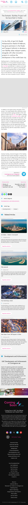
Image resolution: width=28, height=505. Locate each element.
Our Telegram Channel (14, 473)
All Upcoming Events (14, 450)
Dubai (25, 32)
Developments (6, 209)
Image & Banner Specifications (14, 491)
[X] (9, 194)
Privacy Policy (23, 502)
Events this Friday (14, 442)
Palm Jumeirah (4, 267)
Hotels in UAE (14, 458)
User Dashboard (14, 465)
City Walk (5, 66)
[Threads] (11, 194)
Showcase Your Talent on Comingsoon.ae (14, 486)
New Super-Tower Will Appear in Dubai (11, 334)
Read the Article (6, 246)
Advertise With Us (14, 484)
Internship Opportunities (14, 475)
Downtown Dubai (16, 116)
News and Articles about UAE (14, 454)
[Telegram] (7, 194)
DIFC (14, 114)
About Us (14, 482)
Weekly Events (14, 448)
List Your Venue (14, 471)
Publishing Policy (14, 487)
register (18, 10)
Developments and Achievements (10, 201)
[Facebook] (2, 194)
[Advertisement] (14, 92)
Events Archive (14, 497)
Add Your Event (14, 469)
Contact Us (14, 477)
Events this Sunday (14, 446)
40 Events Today (16, 437)
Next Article (20, 184)
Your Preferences (14, 467)
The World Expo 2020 (7, 301)
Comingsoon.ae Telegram (12, 174)
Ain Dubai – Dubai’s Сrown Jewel (9, 235)
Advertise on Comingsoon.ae (23, 396)
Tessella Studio (14, 502)
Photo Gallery (14, 493)
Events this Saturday (14, 444)
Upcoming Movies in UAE (14, 452)
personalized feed (12, 10)
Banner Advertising (14, 489)
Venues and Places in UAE (14, 456)
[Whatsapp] (4, 194)
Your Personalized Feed (14, 463)
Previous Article (7, 184)
